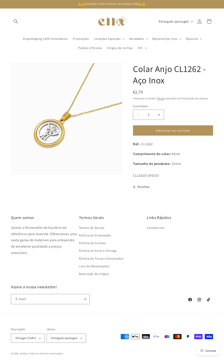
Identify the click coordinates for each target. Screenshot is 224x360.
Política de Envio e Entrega (98, 251)
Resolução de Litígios (94, 274)
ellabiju (24, 353)
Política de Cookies (92, 243)
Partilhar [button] (143, 187)
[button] (16, 21)
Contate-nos (155, 228)
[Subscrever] (84, 299)
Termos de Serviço (92, 228)
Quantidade (140, 106)
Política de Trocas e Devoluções (101, 258)
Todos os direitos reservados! (46, 353)
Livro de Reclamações (94, 266)
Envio (161, 98)
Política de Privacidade (95, 235)
